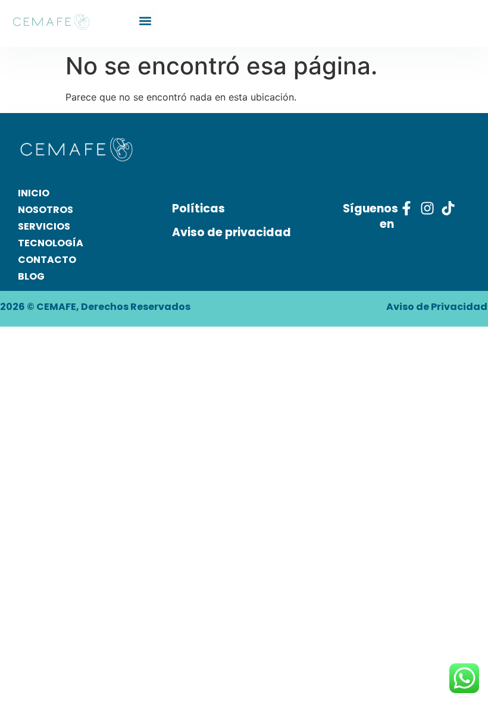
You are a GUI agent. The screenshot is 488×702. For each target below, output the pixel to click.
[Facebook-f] (406, 208)
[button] (145, 20)
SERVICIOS (44, 226)
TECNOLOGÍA (50, 243)
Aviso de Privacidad (436, 307)
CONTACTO (47, 260)
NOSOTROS (45, 210)
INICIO (33, 193)
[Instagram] (427, 208)
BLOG (31, 276)
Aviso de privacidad (231, 232)
